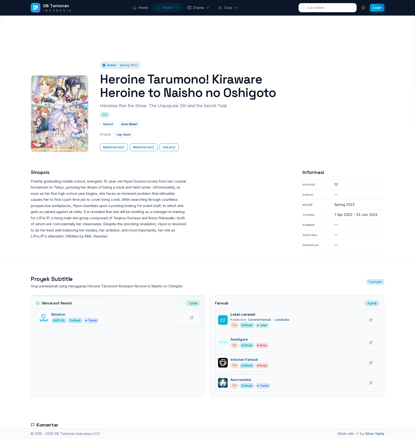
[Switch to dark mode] (363, 7)
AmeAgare (239, 339)
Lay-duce (123, 134)
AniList (167, 147)
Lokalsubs (282, 319)
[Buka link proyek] (191, 317)
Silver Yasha (374, 434)
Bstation (58, 314)
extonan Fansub (244, 359)
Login (377, 7)
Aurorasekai (241, 380)
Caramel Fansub (259, 319)
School (108, 124)
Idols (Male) (129, 124)
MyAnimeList (112, 147)
